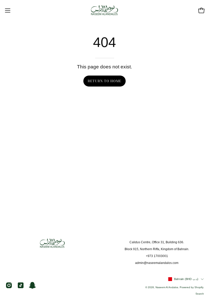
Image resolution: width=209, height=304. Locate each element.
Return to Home (104, 81)
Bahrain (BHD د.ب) (186, 279)
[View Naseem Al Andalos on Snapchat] (32, 285)
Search (199, 293)
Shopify (198, 287)
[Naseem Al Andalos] (104, 10)
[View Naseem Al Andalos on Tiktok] (20, 285)
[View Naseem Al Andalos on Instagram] (9, 285)
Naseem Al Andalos (166, 287)
